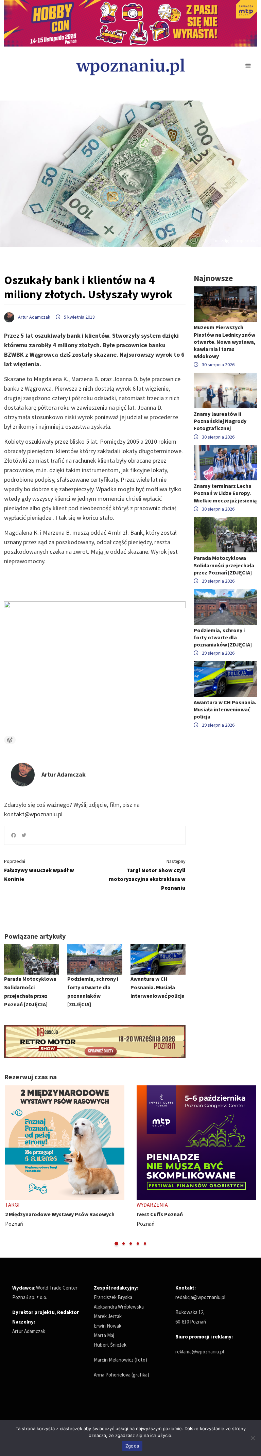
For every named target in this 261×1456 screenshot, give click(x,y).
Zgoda (132, 1446)
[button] (116, 1243)
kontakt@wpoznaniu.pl (33, 814)
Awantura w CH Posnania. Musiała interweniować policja (157, 987)
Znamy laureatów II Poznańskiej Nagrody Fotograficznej (220, 420)
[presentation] (10, 1166)
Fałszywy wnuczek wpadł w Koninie (39, 870)
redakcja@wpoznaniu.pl (200, 1297)
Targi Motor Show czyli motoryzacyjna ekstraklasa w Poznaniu (147, 874)
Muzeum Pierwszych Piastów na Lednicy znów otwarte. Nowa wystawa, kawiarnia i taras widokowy (225, 341)
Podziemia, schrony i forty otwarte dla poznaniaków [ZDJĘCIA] (223, 637)
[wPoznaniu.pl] (130, 66)
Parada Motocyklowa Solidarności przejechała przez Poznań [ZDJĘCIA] (224, 564)
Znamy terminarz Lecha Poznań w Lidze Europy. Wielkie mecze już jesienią (225, 492)
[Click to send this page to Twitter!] (23, 835)
